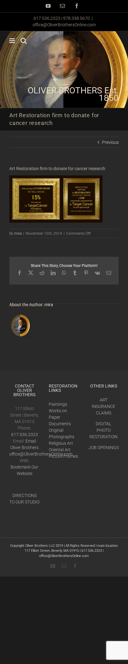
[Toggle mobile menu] (12, 40)
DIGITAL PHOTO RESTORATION (103, 430)
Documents (60, 423)
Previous (110, 142)
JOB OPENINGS (104, 447)
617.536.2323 (24, 434)
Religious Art (61, 443)
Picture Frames (63, 456)
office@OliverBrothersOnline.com (64, 24)
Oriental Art (60, 449)
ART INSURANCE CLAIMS (103, 406)
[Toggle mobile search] (24, 40)
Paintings (58, 404)
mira (18, 233)
